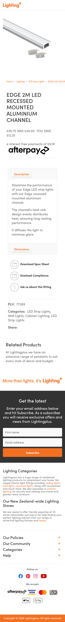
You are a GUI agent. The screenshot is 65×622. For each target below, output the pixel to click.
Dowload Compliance (34, 275)
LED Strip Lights (36, 81)
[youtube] (44, 576)
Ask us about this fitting (35, 287)
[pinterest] (28, 576)
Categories (12, 549)
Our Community (17, 543)
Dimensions (21, 249)
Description (21, 174)
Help (7, 555)
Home (9, 81)
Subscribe (32, 453)
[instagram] (35, 576)
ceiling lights (53, 483)
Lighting (20, 81)
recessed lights (24, 486)
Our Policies (13, 537)
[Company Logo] (12, 5)
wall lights (8, 486)
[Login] (36, 5)
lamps (42, 520)
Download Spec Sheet (34, 264)
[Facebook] (20, 576)
